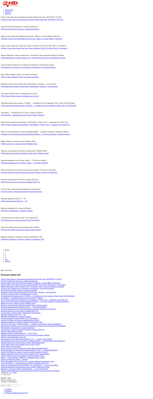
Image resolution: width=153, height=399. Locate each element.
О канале (8, 389)
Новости (8, 13)
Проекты (8, 12)
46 (16, 372)
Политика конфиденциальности (16, 393)
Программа (9, 10)
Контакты (8, 391)
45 (13, 372)
